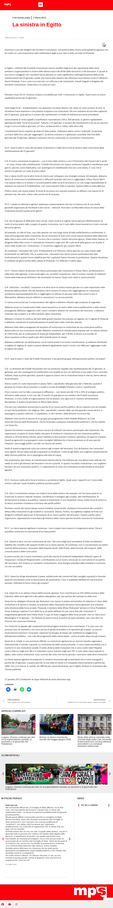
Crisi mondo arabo (21, 18)
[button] (40, 4)
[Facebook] (3, 904)
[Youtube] (9, 904)
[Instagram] (16, 904)
